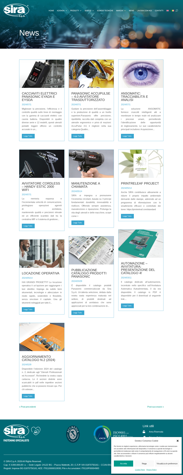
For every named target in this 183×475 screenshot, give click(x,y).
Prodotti (74, 11)
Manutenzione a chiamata (85, 185)
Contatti (159, 11)
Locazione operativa (40, 273)
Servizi (88, 11)
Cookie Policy (140, 470)
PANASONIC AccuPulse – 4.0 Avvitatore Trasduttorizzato (90, 97)
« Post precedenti (27, 407)
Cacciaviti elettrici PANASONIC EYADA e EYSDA (39, 97)
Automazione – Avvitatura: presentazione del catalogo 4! (138, 268)
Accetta (123, 463)
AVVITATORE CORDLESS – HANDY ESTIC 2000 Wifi (41, 187)
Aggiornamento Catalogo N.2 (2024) (38, 358)
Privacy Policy (151, 470)
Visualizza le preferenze (167, 463)
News (131, 11)
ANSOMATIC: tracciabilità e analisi (134, 97)
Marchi (119, 11)
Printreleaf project (140, 183)
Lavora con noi (144, 11)
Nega (144, 463)
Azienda (61, 11)
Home (51, 11)
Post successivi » (155, 407)
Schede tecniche (105, 11)
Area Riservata (156, 432)
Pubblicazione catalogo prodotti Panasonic (89, 273)
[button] (177, 440)
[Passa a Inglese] (167, 10)
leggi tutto (28, 136)
